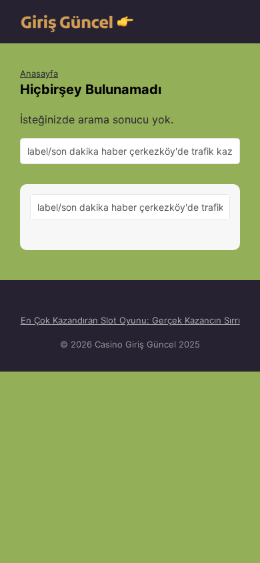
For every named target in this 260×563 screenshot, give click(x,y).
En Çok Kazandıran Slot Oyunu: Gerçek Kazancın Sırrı (130, 320)
